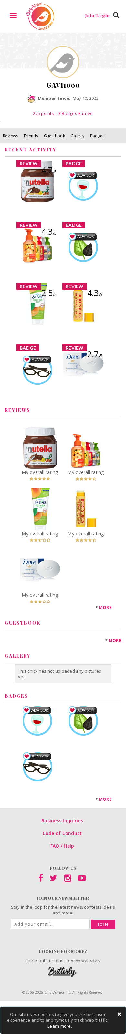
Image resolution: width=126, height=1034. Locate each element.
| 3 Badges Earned (73, 113)
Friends (31, 136)
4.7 (49, 169)
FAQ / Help (62, 846)
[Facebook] (40, 879)
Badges (97, 136)
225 (43, 113)
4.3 (49, 231)
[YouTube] (82, 879)
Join (103, 924)
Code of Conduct (62, 833)
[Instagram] (67, 879)
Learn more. (59, 1026)
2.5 (49, 292)
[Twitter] (53, 879)
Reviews (10, 136)
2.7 (94, 354)
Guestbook (54, 136)
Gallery (77, 136)
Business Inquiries (62, 821)
